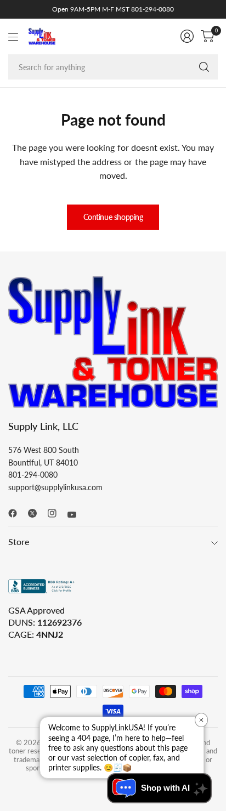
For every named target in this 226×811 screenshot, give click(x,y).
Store (18, 541)
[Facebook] (17, 513)
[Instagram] (56, 513)
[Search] (204, 67)
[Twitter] (37, 513)
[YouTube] (76, 514)
